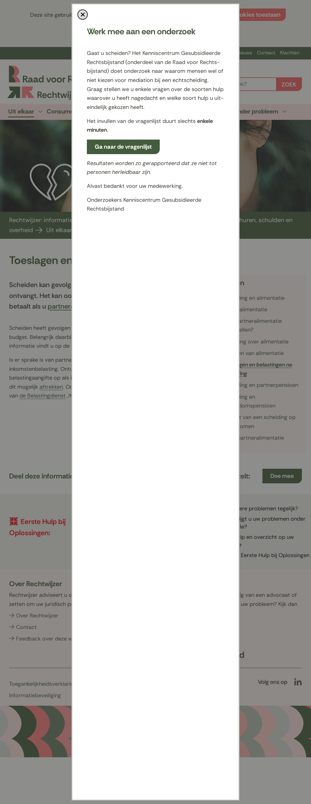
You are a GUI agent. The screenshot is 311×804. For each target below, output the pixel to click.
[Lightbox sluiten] (82, 14)
